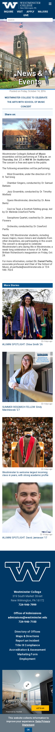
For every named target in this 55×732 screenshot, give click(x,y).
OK (28, 729)
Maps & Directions (27, 636)
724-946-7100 (27, 621)
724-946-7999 (27, 604)
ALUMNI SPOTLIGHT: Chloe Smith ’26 (27, 343)
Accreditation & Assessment (27, 649)
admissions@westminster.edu (27, 617)
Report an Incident (27, 640)
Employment (27, 658)
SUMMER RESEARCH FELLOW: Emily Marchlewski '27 (27, 407)
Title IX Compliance (27, 645)
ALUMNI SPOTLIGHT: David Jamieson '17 (27, 536)
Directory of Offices (27, 631)
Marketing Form (27, 654)
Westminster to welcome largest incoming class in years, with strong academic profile (27, 472)
